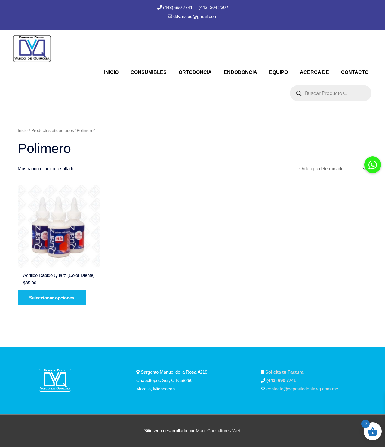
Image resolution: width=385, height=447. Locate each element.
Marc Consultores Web (218, 430)
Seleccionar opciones (51, 297)
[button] (372, 164)
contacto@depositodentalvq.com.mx (302, 388)
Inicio (23, 130)
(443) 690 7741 (178, 7)
